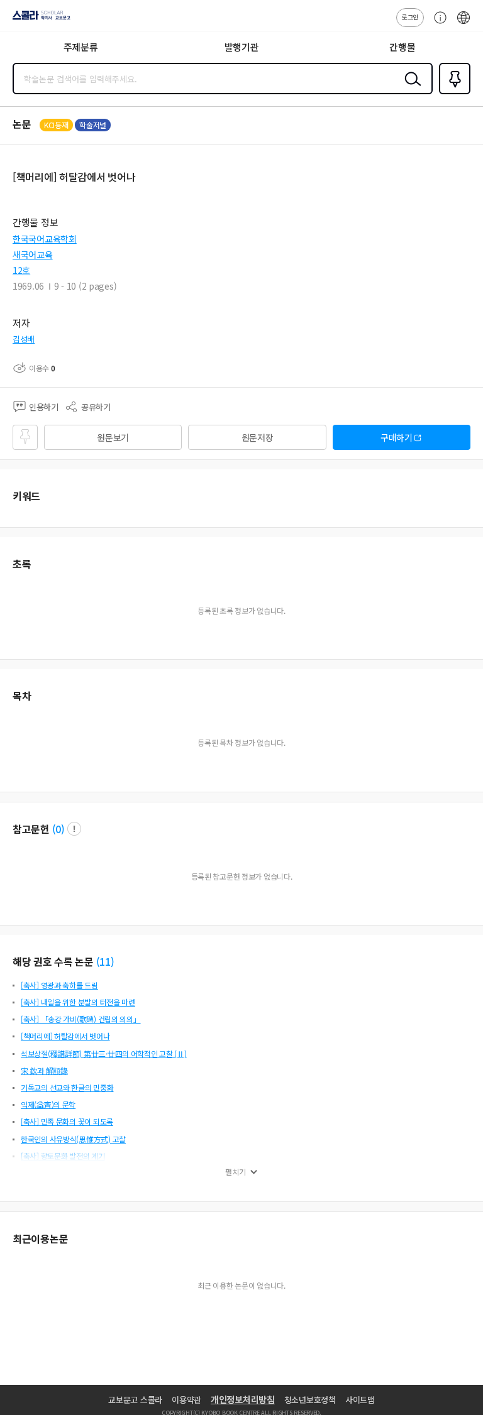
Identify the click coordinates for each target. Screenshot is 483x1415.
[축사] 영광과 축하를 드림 (59, 985)
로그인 (410, 16)
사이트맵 (360, 1400)
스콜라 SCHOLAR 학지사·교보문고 (39, 19)
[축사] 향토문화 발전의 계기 (63, 1155)
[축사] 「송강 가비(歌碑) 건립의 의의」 (81, 1018)
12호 (21, 270)
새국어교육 (33, 254)
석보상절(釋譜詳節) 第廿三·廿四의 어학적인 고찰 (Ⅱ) (104, 1053)
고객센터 (437, 24)
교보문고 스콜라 (135, 1400)
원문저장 (258, 437)
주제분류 (81, 46)
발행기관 (242, 46)
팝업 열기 (74, 829)
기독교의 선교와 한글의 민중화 (67, 1087)
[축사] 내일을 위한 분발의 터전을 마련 (78, 1002)
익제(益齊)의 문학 (48, 1104)
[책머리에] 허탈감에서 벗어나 (65, 1035)
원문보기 (113, 437)
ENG (463, 24)
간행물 (402, 46)
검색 (410, 88)
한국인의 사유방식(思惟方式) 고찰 (73, 1139)
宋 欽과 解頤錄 (44, 1070)
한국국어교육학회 (45, 238)
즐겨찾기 (452, 93)
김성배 (24, 339)
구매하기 (396, 437)
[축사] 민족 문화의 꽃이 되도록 (67, 1121)
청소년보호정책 (310, 1400)
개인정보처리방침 (243, 1399)
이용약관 (186, 1400)
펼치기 (235, 1171)
